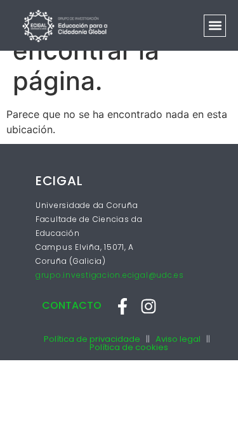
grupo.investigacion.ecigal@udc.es (110, 275)
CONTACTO (72, 305)
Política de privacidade (92, 339)
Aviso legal (178, 339)
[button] (215, 26)
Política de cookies (128, 347)
